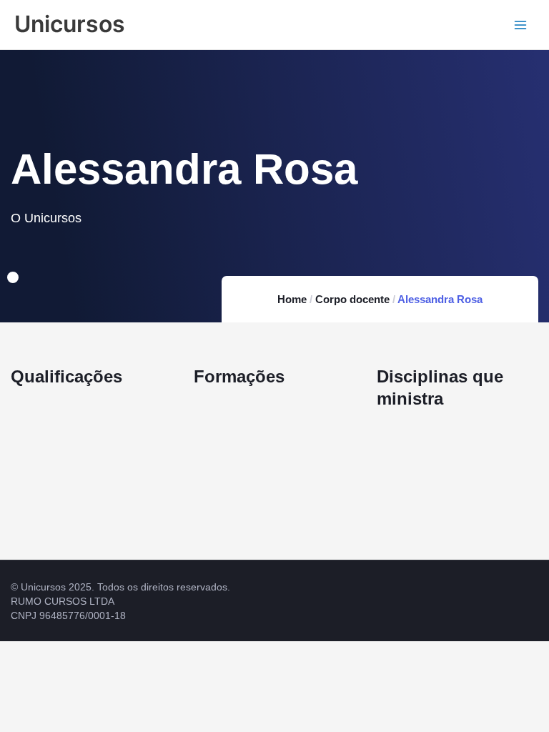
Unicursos (69, 24)
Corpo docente (352, 299)
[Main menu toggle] (521, 25)
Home (292, 299)
